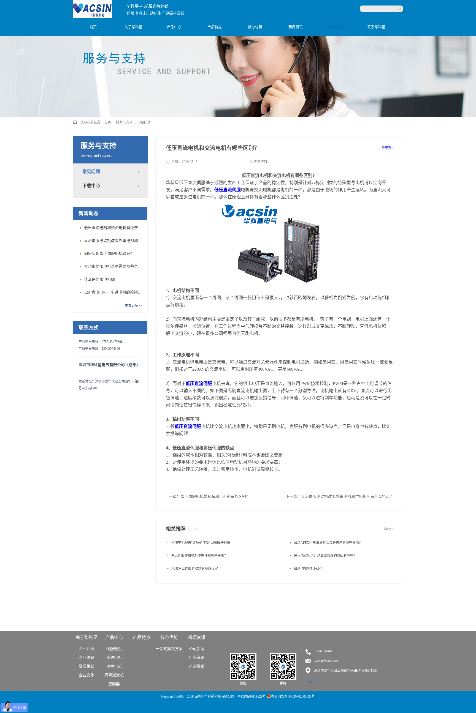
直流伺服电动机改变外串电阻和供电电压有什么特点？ (114, 241)
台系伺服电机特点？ (309, 568)
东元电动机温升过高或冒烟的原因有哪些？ (325, 556)
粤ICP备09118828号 (252, 696)
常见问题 (144, 122)
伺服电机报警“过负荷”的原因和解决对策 (200, 543)
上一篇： (206, 497)
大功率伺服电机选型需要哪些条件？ (114, 266)
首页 (93, 27)
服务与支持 (124, 122)
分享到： (388, 148)
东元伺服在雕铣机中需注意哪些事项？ (199, 556)
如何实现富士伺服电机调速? (108, 254)
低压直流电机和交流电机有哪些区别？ (114, 228)
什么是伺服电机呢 (99, 279)
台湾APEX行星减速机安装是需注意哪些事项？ (328, 543)
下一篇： (340, 497)
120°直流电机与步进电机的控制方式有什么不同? (114, 292)
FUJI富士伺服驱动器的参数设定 (194, 568)
